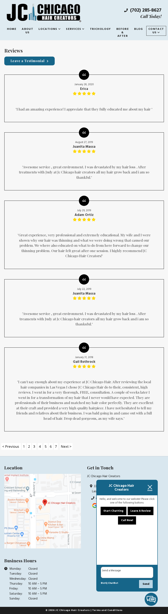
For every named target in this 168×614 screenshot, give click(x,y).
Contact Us (156, 31)
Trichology (100, 29)
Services (73, 29)
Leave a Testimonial (27, 61)
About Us (27, 31)
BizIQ (104, 583)
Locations (48, 29)
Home (12, 29)
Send (146, 584)
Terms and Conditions (107, 610)
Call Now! (127, 520)
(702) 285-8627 (145, 10)
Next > (66, 446)
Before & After (122, 32)
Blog (138, 29)
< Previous (11, 446)
